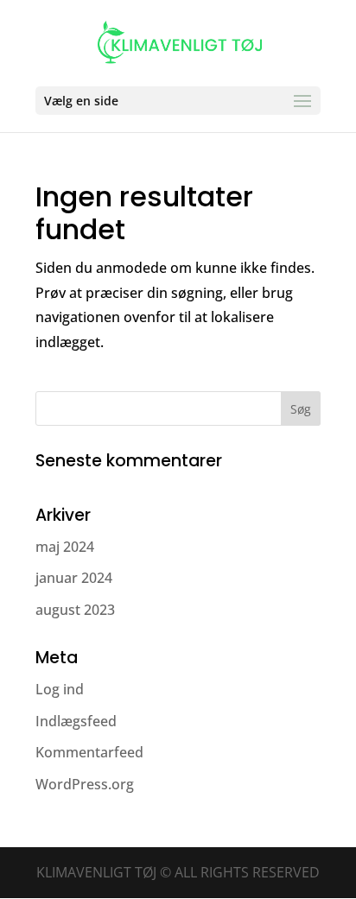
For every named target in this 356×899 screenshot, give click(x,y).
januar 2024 (73, 577)
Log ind (59, 689)
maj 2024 (64, 546)
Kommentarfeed (89, 752)
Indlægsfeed (76, 721)
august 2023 (75, 609)
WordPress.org (84, 784)
